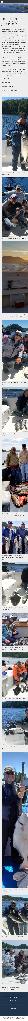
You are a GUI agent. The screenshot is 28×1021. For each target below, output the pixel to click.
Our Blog (14, 1005)
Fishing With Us (13, 997)
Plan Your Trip (14, 1003)
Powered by (22, 1015)
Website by (22, 1014)
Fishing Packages (13, 995)
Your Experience (13, 1000)
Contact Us (13, 1008)
